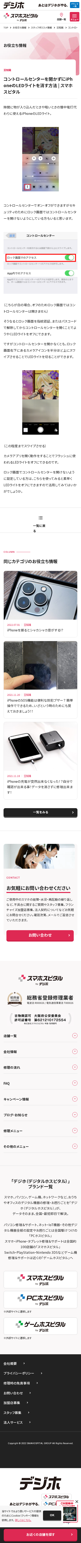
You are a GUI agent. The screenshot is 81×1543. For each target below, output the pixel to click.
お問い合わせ (13, 1393)
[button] (52, 1515)
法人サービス (13, 1422)
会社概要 (10, 1363)
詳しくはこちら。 (23, 1520)
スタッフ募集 (12, 1412)
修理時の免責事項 (17, 1383)
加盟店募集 (12, 1402)
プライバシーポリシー (19, 1373)
